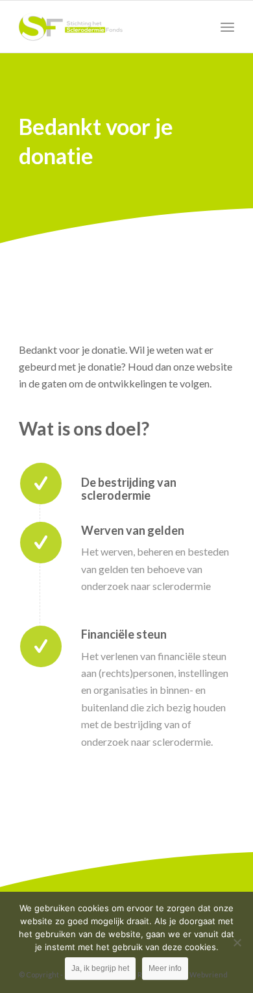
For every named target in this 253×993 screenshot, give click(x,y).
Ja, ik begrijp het (100, 968)
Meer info (165, 968)
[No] (236, 942)
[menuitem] (227, 26)
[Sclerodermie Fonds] (105, 27)
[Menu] (227, 26)
